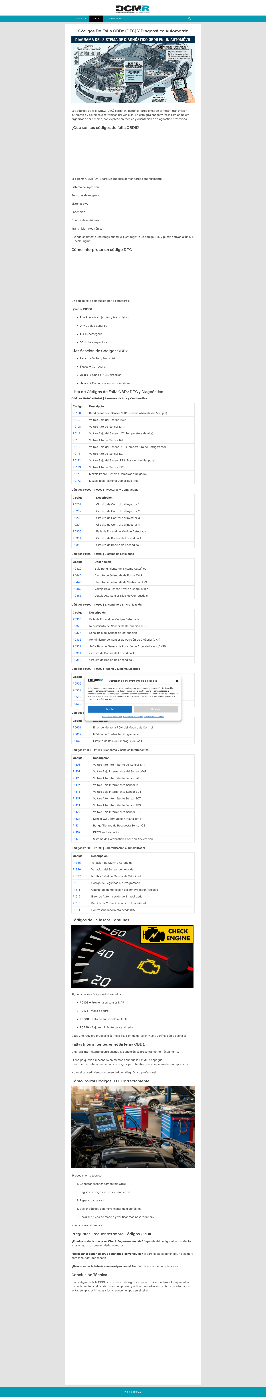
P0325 (77, 626)
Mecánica (80, 18)
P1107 (76, 771)
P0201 (77, 504)
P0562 (77, 697)
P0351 (77, 538)
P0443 (77, 575)
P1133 (76, 818)
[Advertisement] (132, 154)
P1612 (76, 896)
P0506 (77, 683)
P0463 (77, 595)
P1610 (76, 883)
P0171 (76, 474)
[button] (176, 681)
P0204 (77, 524)
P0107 (77, 419)
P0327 (77, 632)
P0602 (77, 734)
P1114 (76, 791)
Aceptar (110, 709)
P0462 (77, 588)
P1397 (77, 876)
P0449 (77, 582)
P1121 (76, 805)
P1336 (77, 862)
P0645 (77, 741)
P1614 (77, 910)
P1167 (76, 832)
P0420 (77, 568)
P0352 (77, 545)
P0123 (77, 467)
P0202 (77, 511)
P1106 (76, 764)
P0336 (77, 639)
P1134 (77, 825)
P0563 (77, 703)
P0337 (77, 646)
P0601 (77, 727)
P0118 (76, 453)
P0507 (77, 690)
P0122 (77, 460)
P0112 (76, 433)
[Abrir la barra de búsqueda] (189, 19)
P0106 (77, 413)
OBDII (96, 18)
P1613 (76, 903)
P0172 (77, 480)
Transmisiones (114, 18)
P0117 (76, 447)
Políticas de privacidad (112, 716)
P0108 (77, 426)
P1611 (76, 889)
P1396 (77, 869)
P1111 (76, 778)
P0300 (77, 531)
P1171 (76, 839)
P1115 (76, 798)
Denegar (156, 709)
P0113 (76, 440)
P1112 (76, 785)
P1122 (76, 812)
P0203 (77, 517)
